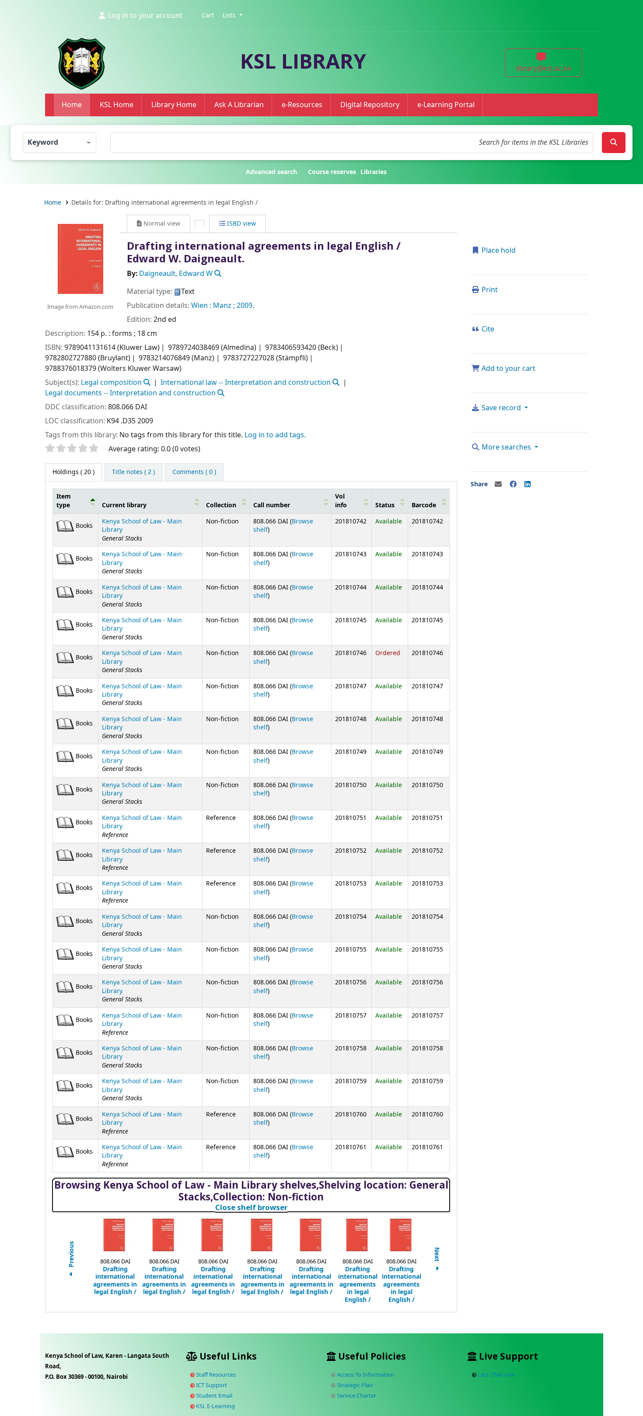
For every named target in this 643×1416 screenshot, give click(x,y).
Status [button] (385, 505)
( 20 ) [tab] (73, 472)
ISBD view (240, 223)
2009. (245, 305)
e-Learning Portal (446, 105)
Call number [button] (271, 505)
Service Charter (355, 1396)
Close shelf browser (290, 1207)
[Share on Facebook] (513, 484)
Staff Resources (215, 1375)
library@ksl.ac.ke (543, 68)
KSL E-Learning (215, 1406)
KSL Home (116, 105)
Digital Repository (369, 105)
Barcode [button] (424, 505)
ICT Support (211, 1385)
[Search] (614, 142)
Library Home (173, 105)
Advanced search (271, 172)
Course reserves (332, 172)
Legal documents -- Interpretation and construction (130, 393)
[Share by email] (498, 484)
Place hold (498, 250)
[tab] (133, 472)
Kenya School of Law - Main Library (142, 525)
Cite (487, 329)
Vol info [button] (341, 500)
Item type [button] (63, 500)
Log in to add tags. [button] (275, 435)
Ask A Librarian (239, 105)
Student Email (213, 1396)
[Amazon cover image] (80, 258)
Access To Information (364, 1375)
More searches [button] (506, 447)
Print (489, 290)
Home (72, 105)
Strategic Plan (354, 1385)
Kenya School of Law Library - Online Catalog (69, 27)
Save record (501, 408)
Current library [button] (124, 505)
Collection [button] (221, 505)
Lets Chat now (496, 1375)
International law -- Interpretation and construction (246, 382)
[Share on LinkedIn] (528, 484)
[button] (207, 15)
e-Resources (302, 105)
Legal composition (111, 382)
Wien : (201, 305)
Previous (72, 1255)
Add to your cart (507, 368)
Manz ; (224, 305)
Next (436, 1255)
